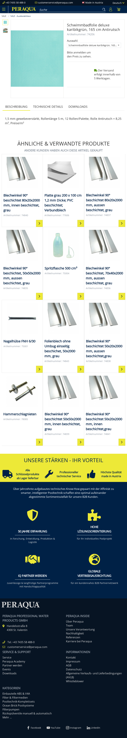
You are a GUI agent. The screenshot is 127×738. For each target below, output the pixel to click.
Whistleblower (75, 681)
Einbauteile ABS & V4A (16, 693)
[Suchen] (103, 9)
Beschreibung (16, 107)
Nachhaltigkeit (75, 633)
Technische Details (48, 107)
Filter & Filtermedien (15, 697)
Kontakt (71, 657)
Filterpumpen (10, 709)
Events (6, 669)
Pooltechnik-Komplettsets (18, 701)
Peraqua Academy (13, 661)
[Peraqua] (23, 9)
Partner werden (12, 665)
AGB (68, 665)
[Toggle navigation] (3, 9)
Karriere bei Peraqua (79, 641)
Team (69, 625)
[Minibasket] (118, 9)
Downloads (77, 107)
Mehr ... (7, 717)
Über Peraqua (75, 621)
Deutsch (117, 2)
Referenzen (73, 637)
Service (6, 657)
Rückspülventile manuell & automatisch (27, 713)
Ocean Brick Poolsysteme (18, 705)
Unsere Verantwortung (80, 629)
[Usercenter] (110, 9)
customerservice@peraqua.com (55, 2)
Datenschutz (74, 669)
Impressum (73, 661)
